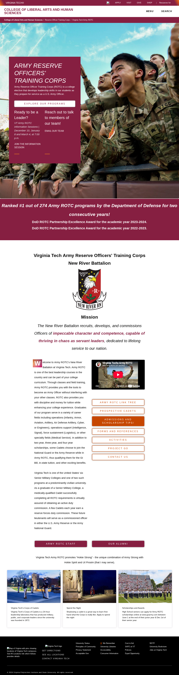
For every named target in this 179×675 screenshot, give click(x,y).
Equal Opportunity (132, 653)
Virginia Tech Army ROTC (82, 20)
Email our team (54, 131)
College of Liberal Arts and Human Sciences (24, 20)
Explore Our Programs (44, 104)
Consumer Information (109, 653)
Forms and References (118, 431)
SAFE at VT (130, 647)
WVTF (152, 643)
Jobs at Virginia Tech (158, 650)
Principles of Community (86, 647)
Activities (118, 440)
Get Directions (52, 651)
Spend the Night (74, 608)
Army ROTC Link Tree (118, 402)
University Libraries (108, 647)
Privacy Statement (83, 650)
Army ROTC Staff (61, 544)
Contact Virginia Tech (56, 659)
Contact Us (118, 457)
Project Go (118, 448)
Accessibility (105, 650)
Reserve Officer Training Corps (58, 20)
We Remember (109, 643)
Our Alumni (118, 544)
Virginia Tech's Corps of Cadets (25, 608)
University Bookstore (158, 647)
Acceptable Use (82, 653)
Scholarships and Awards (133, 608)
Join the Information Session (27, 146)
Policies (128, 650)
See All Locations (54, 655)
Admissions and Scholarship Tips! (118, 421)
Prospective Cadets (118, 411)
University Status (83, 643)
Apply (118, 3)
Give (139, 3)
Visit (129, 3)
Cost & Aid (129, 643)
